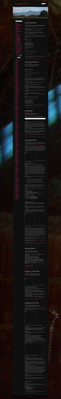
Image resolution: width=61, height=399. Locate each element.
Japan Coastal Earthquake (30, 140)
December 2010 (17, 178)
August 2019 (17, 109)
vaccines (17, 52)
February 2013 (17, 159)
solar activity (18, 47)
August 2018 (17, 116)
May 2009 (17, 192)
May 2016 (17, 130)
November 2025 (17, 65)
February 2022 (17, 92)
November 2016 (17, 125)
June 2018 (17, 118)
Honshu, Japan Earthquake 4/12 (32, 62)
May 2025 (17, 69)
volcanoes (17, 53)
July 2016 (17, 128)
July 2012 (17, 164)
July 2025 (17, 67)
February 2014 (17, 150)
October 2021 (17, 93)
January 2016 (17, 133)
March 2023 (17, 86)
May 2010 (17, 183)
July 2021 (17, 95)
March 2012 (17, 167)
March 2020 (17, 106)
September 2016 (17, 127)
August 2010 (17, 181)
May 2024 (17, 76)
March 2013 (17, 158)
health (19, 43)
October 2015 (17, 135)
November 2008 (17, 197)
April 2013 (17, 157)
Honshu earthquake (34, 58)
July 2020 (17, 103)
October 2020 (17, 101)
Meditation (17, 45)
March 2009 (17, 194)
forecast (17, 42)
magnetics (20, 44)
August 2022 (17, 91)
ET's (18, 41)
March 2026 (17, 63)
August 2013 (17, 154)
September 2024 (17, 73)
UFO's (21, 50)
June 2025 (17, 68)
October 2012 (17, 162)
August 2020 (17, 102)
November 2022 (17, 89)
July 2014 (17, 146)
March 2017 (17, 122)
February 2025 (17, 71)
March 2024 (17, 78)
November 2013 (17, 152)
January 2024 (17, 79)
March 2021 (17, 98)
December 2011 (17, 169)
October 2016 (17, 126)
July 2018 (17, 117)
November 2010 (17, 179)
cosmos (16, 34)
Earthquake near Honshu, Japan (32, 302)
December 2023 (17, 80)
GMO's (19, 42)
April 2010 (17, 184)
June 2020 (17, 104)
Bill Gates (19, 25)
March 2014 (17, 149)
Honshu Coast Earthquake (30, 22)
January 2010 (17, 186)
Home (16, 17)
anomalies (17, 24)
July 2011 (17, 173)
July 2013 (17, 155)
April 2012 (17, 166)
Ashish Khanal (36, 66)
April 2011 (17, 175)
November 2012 (17, 161)
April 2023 (17, 85)
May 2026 (17, 62)
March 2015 (17, 140)
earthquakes (18, 39)
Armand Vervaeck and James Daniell (39, 144)
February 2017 (17, 123)
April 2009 (17, 193)
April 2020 (17, 105)
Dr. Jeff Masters (18, 35)
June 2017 (17, 121)
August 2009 (17, 190)
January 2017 (17, 124)
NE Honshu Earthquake (30, 248)
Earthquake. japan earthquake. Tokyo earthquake (36, 136)
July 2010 (17, 182)
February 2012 (17, 168)
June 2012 (17, 165)
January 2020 (17, 107)
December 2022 (17, 88)
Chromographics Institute (22, 3)
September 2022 (17, 90)
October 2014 (17, 144)
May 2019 (17, 111)
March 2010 (17, 185)
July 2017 (17, 120)
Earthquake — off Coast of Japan (32, 271)
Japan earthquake (38, 58)
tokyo (44, 136)
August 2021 (17, 94)
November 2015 (17, 134)
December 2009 (17, 187)
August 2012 (17, 163)
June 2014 (17, 147)
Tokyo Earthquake (29, 110)
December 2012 (17, 160)
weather (20, 53)
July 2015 (17, 137)
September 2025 (17, 66)
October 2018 (17, 115)
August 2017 (17, 119)
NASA (21, 45)
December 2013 (17, 151)
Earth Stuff (28, 136)
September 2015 (17, 136)
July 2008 (17, 198)
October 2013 (17, 153)
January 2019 (17, 114)
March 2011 (17, 176)
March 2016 (17, 131)
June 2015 (17, 138)
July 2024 (17, 75)
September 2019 (17, 108)
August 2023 (17, 82)
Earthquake (32, 107)
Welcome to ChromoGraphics (21, 17)
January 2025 (17, 72)
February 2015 (17, 141)
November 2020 (17, 100)
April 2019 (17, 112)
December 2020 (17, 99)
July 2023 (17, 83)
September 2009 (17, 189)
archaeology (20, 24)
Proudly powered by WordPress (30, 396)
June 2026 (17, 61)
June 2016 (17, 129)
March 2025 (17, 70)
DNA (19, 34)
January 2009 (17, 195)
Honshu (31, 58)
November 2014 (17, 143)
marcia (31, 63)
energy (17, 41)
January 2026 (17, 64)
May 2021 (17, 96)
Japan (35, 107)
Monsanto (19, 45)
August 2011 (17, 172)
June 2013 (17, 156)
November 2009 (17, 188)
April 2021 (17, 97)
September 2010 (17, 180)
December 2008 (17, 196)
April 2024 (17, 77)
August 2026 (17, 60)
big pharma (17, 25)
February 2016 (17, 132)
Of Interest (28, 58)
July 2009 (17, 191)
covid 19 (18, 34)
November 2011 (17, 170)
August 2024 (17, 74)
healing (17, 43)
